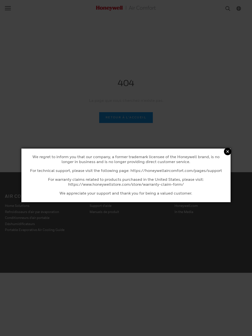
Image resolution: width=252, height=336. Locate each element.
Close (227, 151)
